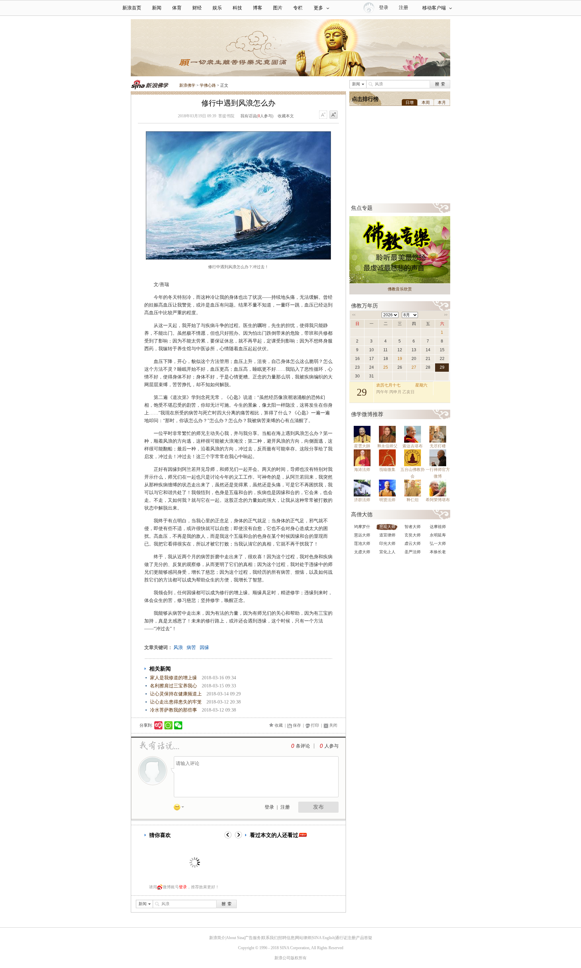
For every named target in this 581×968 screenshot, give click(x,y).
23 (357, 367)
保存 (297, 725)
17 (371, 358)
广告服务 (253, 937)
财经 (197, 7)
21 (428, 358)
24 (371, 367)
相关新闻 (160, 669)
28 (428, 367)
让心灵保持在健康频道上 (176, 693)
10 (371, 350)
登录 (269, 807)
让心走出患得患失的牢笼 (176, 701)
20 (414, 358)
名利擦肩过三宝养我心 (173, 685)
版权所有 (298, 958)
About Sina (235, 937)
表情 (181, 808)
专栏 (298, 7)
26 (399, 367)
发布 (318, 807)
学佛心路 (208, 85)
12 (399, 350)
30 (357, 376)
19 (399, 358)
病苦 (191, 647)
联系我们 (270, 937)
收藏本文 (286, 116)
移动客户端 (434, 7)
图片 (277, 7)
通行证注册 (345, 937)
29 (442, 367)
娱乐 (217, 7)
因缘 (204, 647)
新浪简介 (217, 937)
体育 (177, 7)
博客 (257, 7)
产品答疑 (364, 937)
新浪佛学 (187, 85)
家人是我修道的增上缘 (173, 677)
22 (442, 358)
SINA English (323, 937)
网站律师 (303, 937)
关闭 (333, 725)
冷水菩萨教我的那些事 (173, 710)
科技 (237, 7)
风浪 (178, 647)
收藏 (279, 725)
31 (371, 376)
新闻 (156, 7)
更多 (318, 7)
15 (442, 350)
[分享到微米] (158, 725)
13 (414, 350)
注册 (403, 7)
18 (385, 358)
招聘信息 (286, 937)
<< (353, 315)
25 (385, 367)
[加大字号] (334, 115)
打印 (315, 725)
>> (446, 315)
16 (357, 358)
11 (385, 350)
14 (428, 350)
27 (414, 367)
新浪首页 (131, 7)
